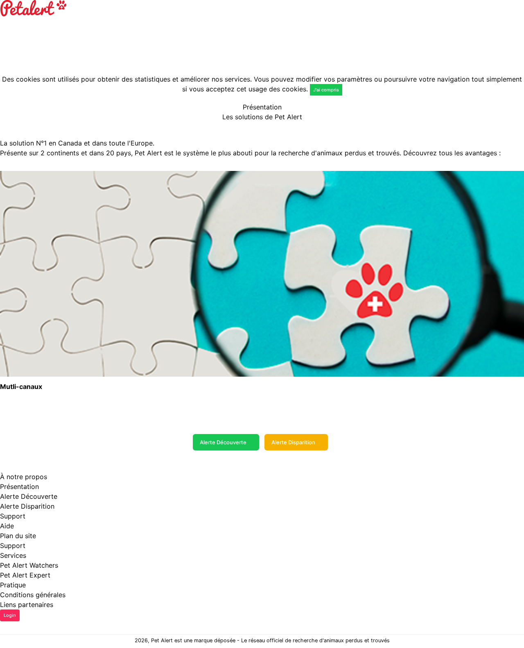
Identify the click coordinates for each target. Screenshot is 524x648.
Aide (7, 526)
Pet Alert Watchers (29, 565)
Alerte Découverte (223, 442)
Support (12, 545)
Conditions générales (33, 595)
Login (10, 615)
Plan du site (18, 536)
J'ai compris (326, 90)
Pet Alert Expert (25, 575)
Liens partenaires (26, 604)
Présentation (19, 486)
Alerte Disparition (293, 442)
